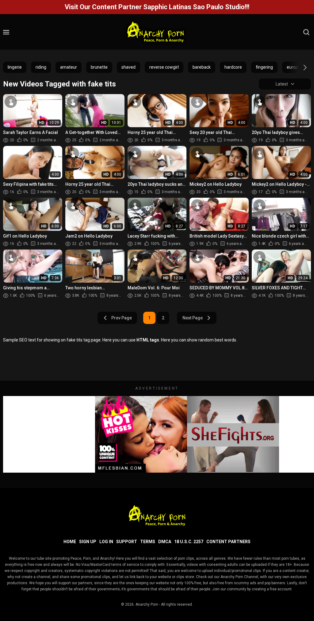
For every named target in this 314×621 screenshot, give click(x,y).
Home (69, 541)
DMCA (164, 541)
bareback (202, 67)
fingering (264, 67)
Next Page (192, 317)
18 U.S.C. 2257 (188, 541)
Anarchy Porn (147, 604)
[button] (299, 67)
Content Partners (228, 541)
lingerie (15, 67)
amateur (68, 67)
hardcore (233, 67)
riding (41, 67)
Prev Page (121, 317)
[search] (306, 32)
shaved (128, 67)
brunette (99, 67)
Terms (147, 541)
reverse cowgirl (164, 67)
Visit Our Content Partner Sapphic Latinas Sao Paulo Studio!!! (157, 7)
